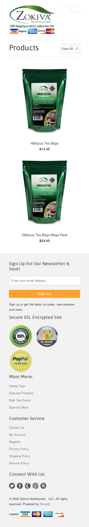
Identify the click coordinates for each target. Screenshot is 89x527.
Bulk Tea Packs (20, 400)
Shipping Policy (19, 456)
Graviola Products (21, 393)
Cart (75, 9)
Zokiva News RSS (43, 486)
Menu (65, 9)
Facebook (20, 486)
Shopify (45, 504)
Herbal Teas (17, 386)
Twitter (12, 486)
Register (14, 441)
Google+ (28, 486)
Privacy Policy (19, 449)
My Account (17, 434)
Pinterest (35, 486)
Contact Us (16, 427)
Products (24, 47)
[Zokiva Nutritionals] (32, 20)
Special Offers (18, 407)
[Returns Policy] (20, 346)
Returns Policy (19, 463)
